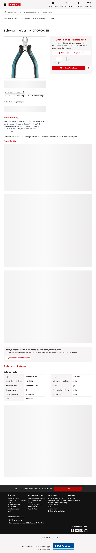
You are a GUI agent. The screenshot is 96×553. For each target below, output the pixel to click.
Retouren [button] (31, 503)
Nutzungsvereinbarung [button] (57, 500)
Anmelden (67, 489)
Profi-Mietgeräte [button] (34, 505)
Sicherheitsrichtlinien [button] (56, 511)
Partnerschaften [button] (14, 505)
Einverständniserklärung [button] (57, 503)
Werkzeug (17, 18)
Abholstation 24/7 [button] (35, 500)
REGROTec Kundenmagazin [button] (14, 508)
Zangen (27, 18)
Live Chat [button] (71, 498)
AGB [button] (49, 507)
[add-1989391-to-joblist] (88, 68)
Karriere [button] (11, 503)
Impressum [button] (52, 509)
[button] (5, 4)
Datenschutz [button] (53, 505)
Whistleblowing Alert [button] (56, 498)
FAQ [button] (9, 511)
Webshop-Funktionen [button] (36, 498)
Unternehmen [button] (13, 498)
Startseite (7, 18)
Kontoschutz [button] (33, 507)
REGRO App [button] (32, 509)
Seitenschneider (38, 18)
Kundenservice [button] (74, 500)
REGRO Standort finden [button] (17, 500)
